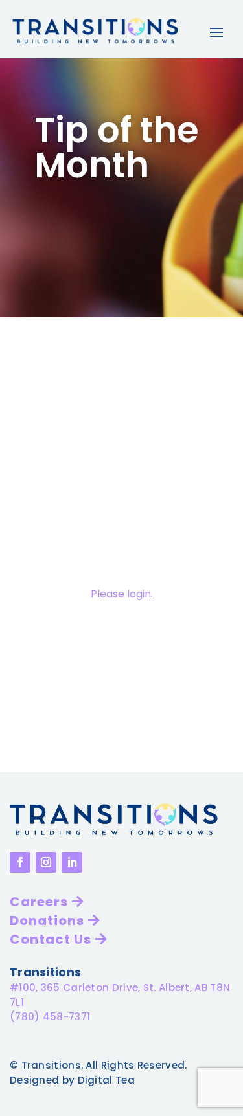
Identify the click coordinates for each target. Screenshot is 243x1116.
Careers (39, 902)
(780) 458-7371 (50, 1016)
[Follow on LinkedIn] (72, 862)
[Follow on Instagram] (46, 862)
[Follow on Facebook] (20, 862)
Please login (121, 593)
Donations (47, 920)
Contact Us (50, 939)
